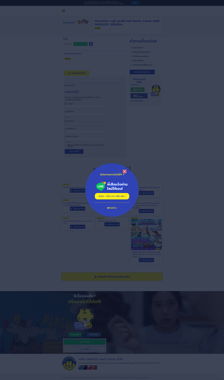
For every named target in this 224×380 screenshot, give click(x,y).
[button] (124, 171)
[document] (112, 190)
